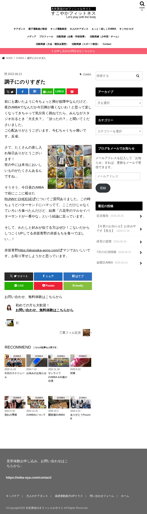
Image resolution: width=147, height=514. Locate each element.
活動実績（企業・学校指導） (71, 36)
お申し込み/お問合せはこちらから (74, 51)
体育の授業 (111, 241)
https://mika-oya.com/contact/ (28, 477)
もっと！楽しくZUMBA (104, 29)
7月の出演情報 (113, 252)
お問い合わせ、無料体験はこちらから (45, 310)
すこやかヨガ (126, 29)
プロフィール (46, 36)
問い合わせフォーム (102, 496)
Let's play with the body (73, 13)
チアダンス (19, 29)
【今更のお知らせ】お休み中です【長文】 (116, 228)
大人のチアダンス (79, 29)
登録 (103, 188)
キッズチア (12, 496)
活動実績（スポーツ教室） (86, 44)
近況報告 (109, 215)
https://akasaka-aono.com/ (38, 250)
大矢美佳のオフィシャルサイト (44, 508)
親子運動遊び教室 (38, 29)
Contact (107, 44)
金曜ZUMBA (111, 262)
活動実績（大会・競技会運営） (52, 44)
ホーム (125, 496)
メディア (31, 36)
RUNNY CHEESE (18, 199)
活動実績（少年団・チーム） (105, 36)
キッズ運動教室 (58, 29)
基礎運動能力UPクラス (69, 496)
